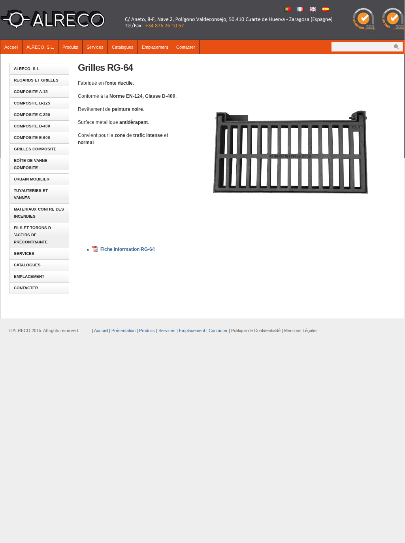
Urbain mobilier (31, 179)
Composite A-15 (31, 91)
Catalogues (123, 47)
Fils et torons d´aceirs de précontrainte (32, 235)
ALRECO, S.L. (40, 47)
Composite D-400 (32, 126)
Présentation (123, 330)
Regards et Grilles (36, 80)
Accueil (11, 47)
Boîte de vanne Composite (30, 164)
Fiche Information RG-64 (127, 249)
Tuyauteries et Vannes (31, 194)
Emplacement (155, 47)
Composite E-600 (32, 137)
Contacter (185, 47)
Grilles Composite (35, 149)
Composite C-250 (32, 114)
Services (95, 47)
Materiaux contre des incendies (39, 212)
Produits (70, 47)
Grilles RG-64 (105, 67)
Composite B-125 (32, 103)
